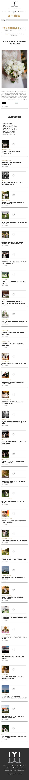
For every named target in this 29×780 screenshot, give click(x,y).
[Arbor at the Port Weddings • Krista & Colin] (14, 454)
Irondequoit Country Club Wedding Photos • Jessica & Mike (13, 302)
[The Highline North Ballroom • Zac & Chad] (14, 374)
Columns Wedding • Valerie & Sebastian (12, 344)
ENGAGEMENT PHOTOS (9, 125)
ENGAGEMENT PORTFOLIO (10, 129)
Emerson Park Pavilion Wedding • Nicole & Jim (14, 736)
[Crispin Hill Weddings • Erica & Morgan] (14, 570)
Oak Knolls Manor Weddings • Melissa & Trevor (12, 677)
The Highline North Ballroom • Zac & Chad (12, 382)
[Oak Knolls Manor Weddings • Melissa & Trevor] (14, 669)
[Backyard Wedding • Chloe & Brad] (14, 533)
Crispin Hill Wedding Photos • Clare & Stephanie (12, 717)
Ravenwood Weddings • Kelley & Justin (13, 282)
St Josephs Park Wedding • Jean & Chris (13, 422)
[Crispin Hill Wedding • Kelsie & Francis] (14, 649)
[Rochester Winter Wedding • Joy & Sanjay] (14, 69)
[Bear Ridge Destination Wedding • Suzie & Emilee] (14, 513)
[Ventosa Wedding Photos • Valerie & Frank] (14, 215)
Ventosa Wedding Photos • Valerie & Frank (14, 223)
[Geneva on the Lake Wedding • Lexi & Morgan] (14, 609)
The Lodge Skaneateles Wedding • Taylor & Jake (13, 482)
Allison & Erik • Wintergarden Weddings (12, 333)
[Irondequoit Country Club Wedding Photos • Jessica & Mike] (14, 294)
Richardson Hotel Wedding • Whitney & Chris (12, 183)
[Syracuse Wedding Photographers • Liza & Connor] (14, 254)
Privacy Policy (19, 774)
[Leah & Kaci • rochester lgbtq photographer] (14, 195)
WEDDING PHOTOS (8, 124)
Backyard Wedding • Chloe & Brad (14, 541)
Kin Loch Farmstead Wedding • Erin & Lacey (12, 598)
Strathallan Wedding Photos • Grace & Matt (12, 402)
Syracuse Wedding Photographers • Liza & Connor (14, 262)
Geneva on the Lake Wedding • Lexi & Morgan (14, 618)
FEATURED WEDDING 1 (9, 132)
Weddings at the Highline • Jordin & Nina (14, 322)
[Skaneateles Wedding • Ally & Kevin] (14, 493)
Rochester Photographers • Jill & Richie (14, 637)
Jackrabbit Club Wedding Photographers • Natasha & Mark (14, 697)
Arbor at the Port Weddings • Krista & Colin (12, 462)
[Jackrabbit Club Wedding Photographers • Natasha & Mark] (14, 689)
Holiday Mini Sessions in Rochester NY (10, 152)
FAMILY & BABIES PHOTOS (10, 126)
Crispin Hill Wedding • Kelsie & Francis (12, 657)
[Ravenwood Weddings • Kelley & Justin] (14, 274)
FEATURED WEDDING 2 (9, 134)
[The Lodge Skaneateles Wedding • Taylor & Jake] (14, 474)
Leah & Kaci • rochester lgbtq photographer (12, 203)
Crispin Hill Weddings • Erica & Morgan (13, 578)
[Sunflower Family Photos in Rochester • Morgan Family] (14, 234)
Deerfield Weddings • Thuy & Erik (13, 559)
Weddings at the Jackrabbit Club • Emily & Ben (14, 442)
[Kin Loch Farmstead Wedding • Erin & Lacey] (14, 590)
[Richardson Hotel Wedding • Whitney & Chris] (14, 175)
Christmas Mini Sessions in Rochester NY (11, 163)
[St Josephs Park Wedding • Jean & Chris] (14, 414)
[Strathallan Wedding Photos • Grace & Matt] (14, 394)
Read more (4, 106)
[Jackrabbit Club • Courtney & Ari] (14, 356)
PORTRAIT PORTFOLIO (9, 131)
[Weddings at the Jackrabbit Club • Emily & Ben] (14, 434)
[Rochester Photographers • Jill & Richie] (14, 629)
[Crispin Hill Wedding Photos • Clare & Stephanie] (14, 709)
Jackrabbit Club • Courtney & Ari (13, 364)
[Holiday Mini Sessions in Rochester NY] (14, 144)
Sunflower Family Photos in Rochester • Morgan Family (12, 242)
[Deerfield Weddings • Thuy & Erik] (14, 551)
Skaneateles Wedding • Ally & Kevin (12, 501)
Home (6, 34)
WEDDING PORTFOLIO (9, 128)
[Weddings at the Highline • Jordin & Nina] (14, 314)
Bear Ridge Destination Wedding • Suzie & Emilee (13, 521)
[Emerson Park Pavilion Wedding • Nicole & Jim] (14, 728)
